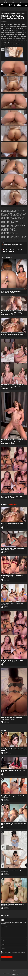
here (20, 45)
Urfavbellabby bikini (6, 217)
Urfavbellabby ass (16, 215)
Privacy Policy (18, 972)
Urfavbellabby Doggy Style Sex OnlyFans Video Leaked (12, 387)
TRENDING (21, 2)
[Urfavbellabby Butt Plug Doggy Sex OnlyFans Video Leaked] (14, 274)
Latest (5, 2)
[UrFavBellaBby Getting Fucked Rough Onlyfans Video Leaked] (14, 565)
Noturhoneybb (12, 211)
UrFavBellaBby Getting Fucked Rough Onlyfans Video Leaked (12, 576)
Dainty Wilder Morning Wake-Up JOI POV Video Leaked (12, 796)
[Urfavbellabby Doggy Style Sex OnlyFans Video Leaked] (14, 362)
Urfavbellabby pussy (7, 236)
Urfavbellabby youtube (7, 239)
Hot (2, 757)
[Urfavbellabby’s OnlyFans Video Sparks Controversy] (14, 325)
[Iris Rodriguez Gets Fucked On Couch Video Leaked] (14, 763)
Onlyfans (17, 213)
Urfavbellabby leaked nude (8, 220)
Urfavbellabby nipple (7, 225)
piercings (23, 213)
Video (17, 239)
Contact (23, 972)
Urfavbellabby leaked (19, 218)
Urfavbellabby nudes (7, 229)
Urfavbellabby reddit (20, 236)
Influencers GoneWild (14, 974)
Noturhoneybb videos (7, 213)
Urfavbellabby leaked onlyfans (9, 221)
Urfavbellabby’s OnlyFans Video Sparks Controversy (12, 335)
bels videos (4, 210)
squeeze (19, 214)
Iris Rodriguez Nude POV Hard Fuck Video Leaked (13, 749)
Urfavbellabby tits (6, 237)
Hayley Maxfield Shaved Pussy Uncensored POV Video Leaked (13, 824)
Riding (10, 214)
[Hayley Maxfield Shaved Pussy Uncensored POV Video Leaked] (14, 813)
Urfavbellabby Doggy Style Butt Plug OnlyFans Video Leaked (11, 313)
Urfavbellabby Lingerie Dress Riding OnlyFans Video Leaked (11, 442)
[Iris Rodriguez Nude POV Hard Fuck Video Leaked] (14, 739)
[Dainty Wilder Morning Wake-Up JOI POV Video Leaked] (14, 786)
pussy (6, 214)
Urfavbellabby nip (20, 224)
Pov (2, 214)
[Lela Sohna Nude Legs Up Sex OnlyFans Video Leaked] (14, 850)
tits (24, 214)
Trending (2, 733)
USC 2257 (12, 972)
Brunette (11, 210)
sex (15, 214)
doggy (24, 210)
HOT (13, 2)
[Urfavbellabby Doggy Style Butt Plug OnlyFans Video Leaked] (14, 303)
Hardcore (4, 211)
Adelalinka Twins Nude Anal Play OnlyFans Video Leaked (13, 904)
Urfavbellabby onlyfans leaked (9, 233)
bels (25, 209)
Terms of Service (6, 972)
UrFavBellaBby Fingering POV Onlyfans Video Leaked (12, 603)
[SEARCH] (26, 5)
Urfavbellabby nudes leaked (9, 230)
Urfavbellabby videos (19, 237)
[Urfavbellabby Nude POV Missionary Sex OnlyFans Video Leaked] (14, 471)
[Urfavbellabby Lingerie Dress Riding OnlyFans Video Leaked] (14, 416)
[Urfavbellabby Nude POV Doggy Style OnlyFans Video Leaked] (14, 692)
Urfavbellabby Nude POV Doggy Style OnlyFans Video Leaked (11, 718)
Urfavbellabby (5, 215)
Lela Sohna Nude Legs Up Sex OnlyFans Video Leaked (12, 870)
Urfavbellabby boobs (19, 217)
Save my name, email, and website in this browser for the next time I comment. (13, 953)
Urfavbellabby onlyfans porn (9, 235)
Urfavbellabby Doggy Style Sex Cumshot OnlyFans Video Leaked (12, 548)
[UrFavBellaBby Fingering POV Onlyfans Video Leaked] (14, 593)
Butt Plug (18, 210)
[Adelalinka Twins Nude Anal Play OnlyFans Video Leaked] (14, 890)
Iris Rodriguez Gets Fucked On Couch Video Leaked (13, 771)
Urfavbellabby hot (6, 218)
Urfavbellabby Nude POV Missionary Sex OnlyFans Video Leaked (12, 496)
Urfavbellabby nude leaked (8, 226)
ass (2, 209)
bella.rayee (8, 209)
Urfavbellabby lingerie (7, 224)
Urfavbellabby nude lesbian (8, 228)
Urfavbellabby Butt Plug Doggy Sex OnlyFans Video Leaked (11, 291)
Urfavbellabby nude (19, 225)
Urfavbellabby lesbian (7, 222)
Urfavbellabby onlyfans (7, 232)
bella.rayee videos (17, 209)
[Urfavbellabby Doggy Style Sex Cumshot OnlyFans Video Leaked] (14, 539)
